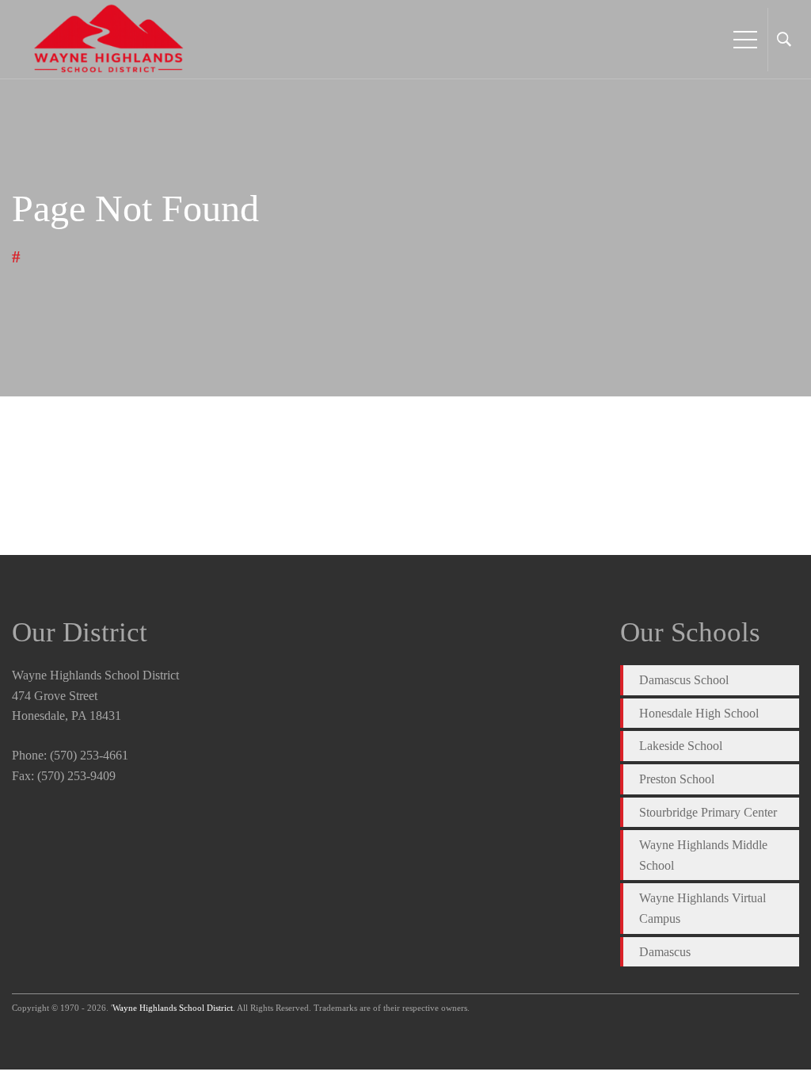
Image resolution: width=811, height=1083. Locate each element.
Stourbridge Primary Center (708, 812)
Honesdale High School (699, 713)
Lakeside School (680, 745)
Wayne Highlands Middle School (703, 855)
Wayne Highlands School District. (173, 1007)
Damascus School (684, 680)
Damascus (665, 952)
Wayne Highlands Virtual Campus (702, 908)
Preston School (676, 779)
